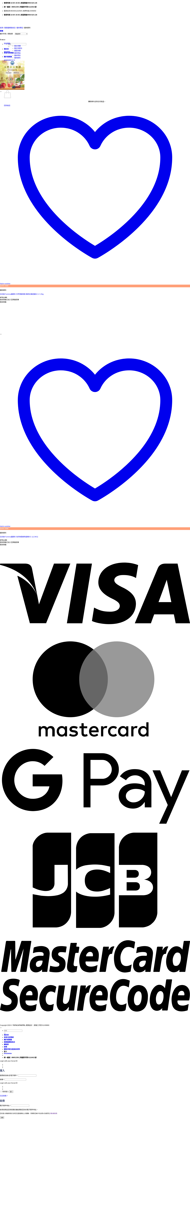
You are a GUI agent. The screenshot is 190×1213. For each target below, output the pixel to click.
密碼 (2, 1079)
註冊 (2, 1117)
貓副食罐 (17, 50)
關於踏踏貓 (8, 57)
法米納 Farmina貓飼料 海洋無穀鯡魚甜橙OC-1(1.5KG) (19, 537)
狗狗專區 (7, 43)
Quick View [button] (4, 286)
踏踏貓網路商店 (9, 1042)
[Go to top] (1, 1027)
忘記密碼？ (4, 1096)
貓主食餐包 (18, 48)
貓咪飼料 (17, 58)
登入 (11, 1091)
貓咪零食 (17, 55)
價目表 (6, 49)
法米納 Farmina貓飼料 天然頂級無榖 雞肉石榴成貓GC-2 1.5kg (22, 294)
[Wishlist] (1, 91)
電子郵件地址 (5, 1105)
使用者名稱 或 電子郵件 (9, 1075)
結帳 (5, 1047)
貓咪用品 (17, 53)
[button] (9, 299)
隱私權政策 (53, 1113)
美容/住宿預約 (9, 1037)
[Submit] (9, 46)
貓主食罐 (17, 46)
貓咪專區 (20, 28)
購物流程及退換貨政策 (12, 1049)
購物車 (6, 1044)
